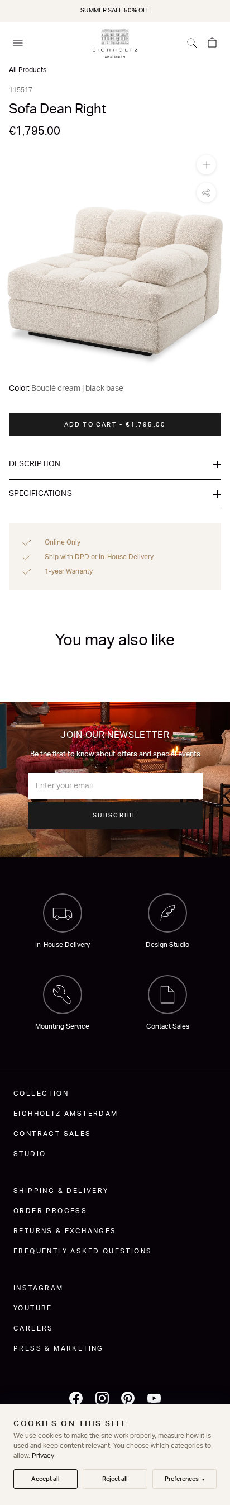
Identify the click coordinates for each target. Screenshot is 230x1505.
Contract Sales (52, 1133)
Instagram (38, 1288)
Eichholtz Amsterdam (65, 1113)
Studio (29, 1154)
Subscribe (115, 815)
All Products (27, 70)
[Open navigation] (18, 43)
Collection (41, 1093)
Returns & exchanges (65, 1231)
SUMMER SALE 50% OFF (115, 10)
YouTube (32, 1308)
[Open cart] (212, 43)
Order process (50, 1211)
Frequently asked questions (82, 1251)
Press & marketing (58, 1348)
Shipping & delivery (61, 1190)
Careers (33, 1328)
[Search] (192, 43)
